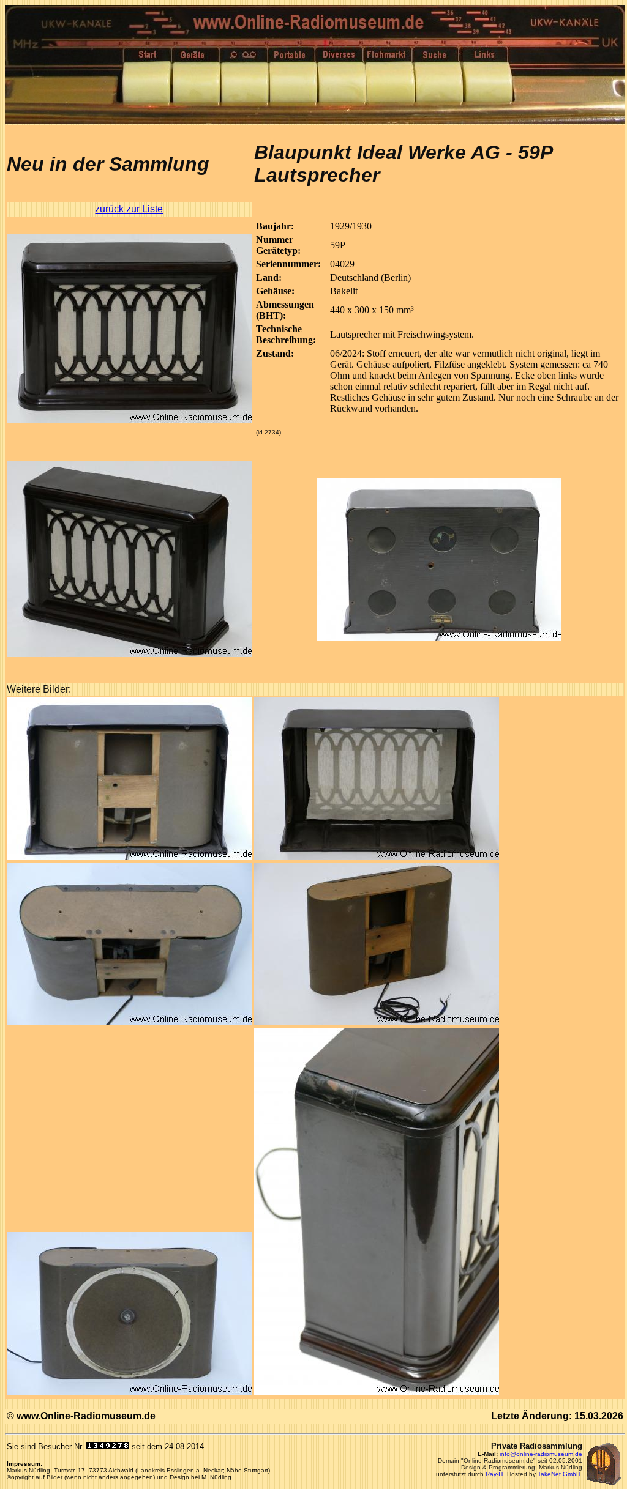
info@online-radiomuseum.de (541, 1453)
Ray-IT (494, 1474)
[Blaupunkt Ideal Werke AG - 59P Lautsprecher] (129, 420)
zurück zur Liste (129, 209)
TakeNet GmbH (559, 1474)
